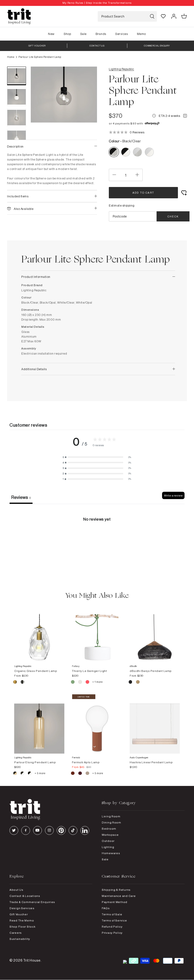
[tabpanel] (97, 539)
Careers (15, 932)
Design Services (22, 908)
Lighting (108, 847)
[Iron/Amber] (15, 774)
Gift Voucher (18, 914)
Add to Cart (143, 192)
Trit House (32, 960)
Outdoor (108, 841)
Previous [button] (40, 137)
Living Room (111, 816)
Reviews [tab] (21, 497)
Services (121, 34)
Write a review (173, 495)
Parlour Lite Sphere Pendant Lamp (39, 57)
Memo (141, 34)
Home (10, 57)
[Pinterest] (61, 830)
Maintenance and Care (119, 896)
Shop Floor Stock (22, 926)
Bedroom (109, 828)
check (173, 216)
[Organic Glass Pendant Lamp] (39, 632)
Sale (83, 34)
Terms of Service (114, 920)
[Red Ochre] (73, 774)
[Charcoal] (130, 682)
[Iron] (22, 682)
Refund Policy (112, 926)
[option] (97, 3)
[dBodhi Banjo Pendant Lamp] (155, 632)
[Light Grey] (80, 682)
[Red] (87, 682)
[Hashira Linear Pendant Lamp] (155, 724)
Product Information (35, 277)
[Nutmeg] (87, 774)
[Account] (173, 16)
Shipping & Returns (116, 889)
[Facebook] (25, 830)
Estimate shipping (122, 205)
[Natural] (137, 682)
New (51, 34)
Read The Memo (21, 920)
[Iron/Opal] (30, 774)
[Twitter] (13, 830)
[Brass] (15, 682)
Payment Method (114, 902)
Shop (67, 34)
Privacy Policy (112, 932)
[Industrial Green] (73, 682)
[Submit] (152, 16)
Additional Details (34, 369)
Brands (101, 34)
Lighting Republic (121, 69)
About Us (16, 889)
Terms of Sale (112, 914)
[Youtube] (37, 830)
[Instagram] (49, 830)
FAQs (106, 908)
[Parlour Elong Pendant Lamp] (39, 724)
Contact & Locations (24, 896)
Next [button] (87, 137)
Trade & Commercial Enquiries (32, 902)
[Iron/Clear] (22, 774)
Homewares (111, 853)
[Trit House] (19, 16)
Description (15, 146)
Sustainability (19, 939)
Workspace (110, 834)
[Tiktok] (73, 830)
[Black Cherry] (80, 774)
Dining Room (111, 822)
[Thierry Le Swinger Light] (97, 632)
